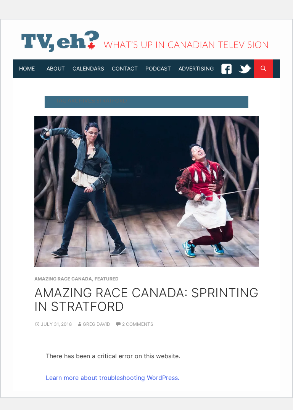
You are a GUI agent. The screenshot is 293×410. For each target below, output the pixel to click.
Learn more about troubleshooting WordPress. (112, 377)
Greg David (96, 324)
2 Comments (137, 324)
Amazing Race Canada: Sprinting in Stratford (146, 299)
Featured (107, 279)
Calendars (88, 68)
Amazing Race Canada (63, 279)
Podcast (158, 68)
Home (27, 68)
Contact (125, 68)
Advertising (196, 68)
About (56, 68)
